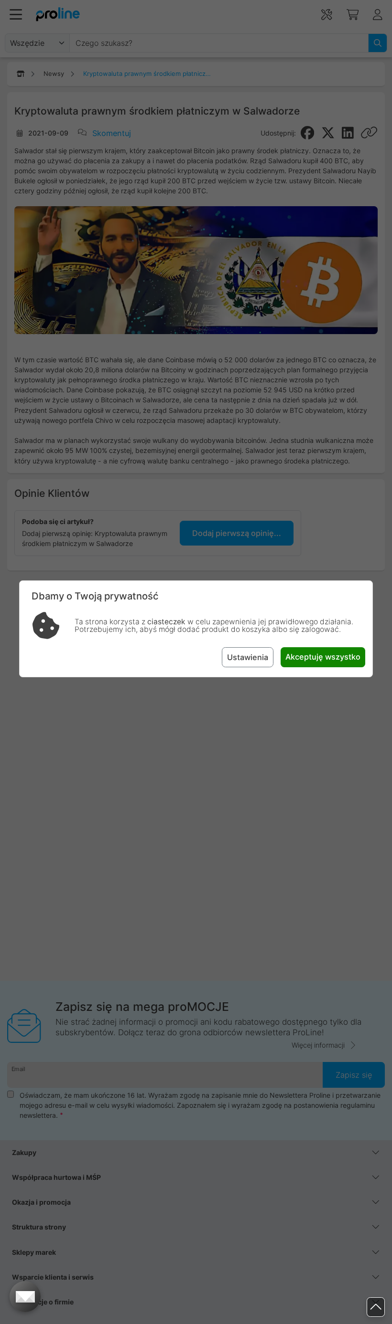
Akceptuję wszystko (322, 657)
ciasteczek (166, 621)
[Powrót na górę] (375, 1307)
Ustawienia (247, 657)
